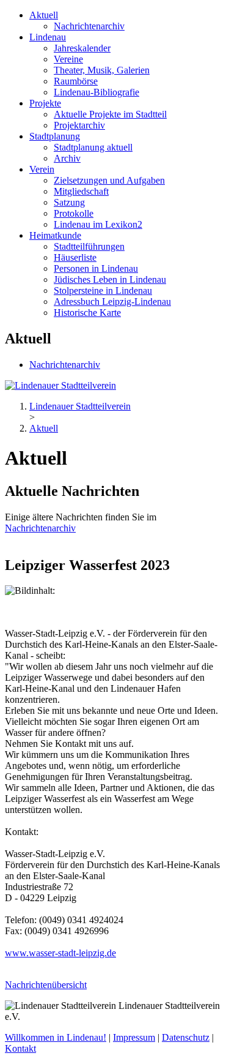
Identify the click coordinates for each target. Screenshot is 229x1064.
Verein (41, 169)
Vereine (68, 59)
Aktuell (43, 15)
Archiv (67, 158)
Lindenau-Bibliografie (96, 92)
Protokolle (73, 213)
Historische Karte (87, 312)
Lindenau (47, 37)
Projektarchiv (79, 125)
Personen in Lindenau (96, 268)
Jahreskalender (82, 48)
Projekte (45, 103)
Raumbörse (76, 81)
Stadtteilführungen (89, 246)
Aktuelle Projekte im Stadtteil (110, 114)
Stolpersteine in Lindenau (103, 290)
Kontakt (20, 1048)
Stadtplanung (54, 136)
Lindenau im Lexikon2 (98, 224)
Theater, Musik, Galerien (102, 70)
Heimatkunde (55, 235)
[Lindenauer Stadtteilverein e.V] (60, 385)
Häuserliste (75, 257)
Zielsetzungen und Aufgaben (109, 180)
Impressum (134, 1037)
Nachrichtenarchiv (89, 26)
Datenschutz (185, 1037)
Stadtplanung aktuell (93, 147)
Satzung (69, 202)
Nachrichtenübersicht (46, 985)
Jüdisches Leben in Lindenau (110, 279)
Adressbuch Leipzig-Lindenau (112, 301)
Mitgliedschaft (81, 191)
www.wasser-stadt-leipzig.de (60, 953)
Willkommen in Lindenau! (55, 1037)
